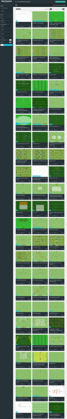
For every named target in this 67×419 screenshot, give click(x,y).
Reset (2, 44)
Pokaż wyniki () (8, 44)
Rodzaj (2, 28)
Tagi (1, 35)
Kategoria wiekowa (4, 24)
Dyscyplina (2, 20)
